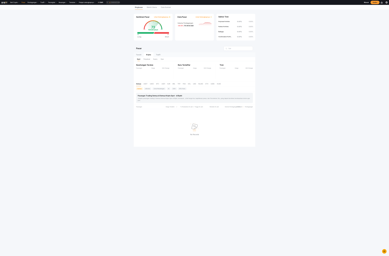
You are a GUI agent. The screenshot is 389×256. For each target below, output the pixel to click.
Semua (139, 88)
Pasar (23, 2)
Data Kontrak (166, 7)
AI (168, 88)
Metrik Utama (152, 7)
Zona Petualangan (159, 88)
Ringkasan (139, 7)
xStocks (147, 88)
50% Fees (182, 88)
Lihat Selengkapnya (161, 17)
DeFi (174, 88)
